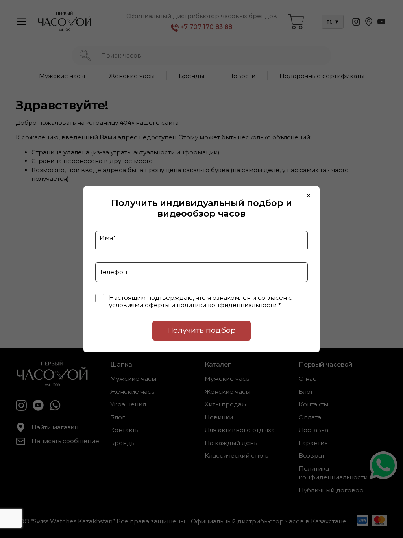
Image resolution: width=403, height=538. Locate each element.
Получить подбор (201, 330)
